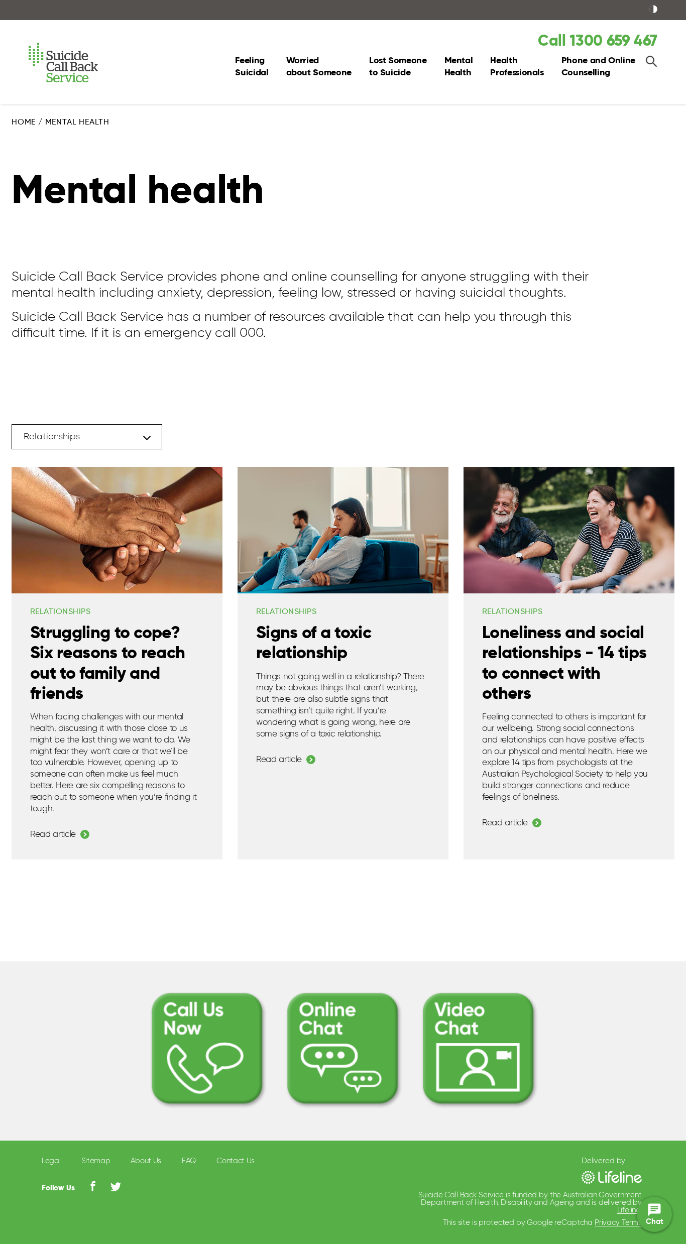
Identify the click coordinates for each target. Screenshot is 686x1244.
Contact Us (235, 1161)
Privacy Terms (618, 1222)
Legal (51, 1161)
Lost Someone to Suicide (398, 66)
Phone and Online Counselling (598, 66)
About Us (146, 1161)
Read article (53, 834)
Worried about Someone (319, 66)
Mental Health (458, 66)
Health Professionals (516, 66)
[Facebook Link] (92, 1186)
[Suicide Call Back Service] (73, 63)
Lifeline (628, 1210)
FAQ (189, 1161)
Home (24, 122)
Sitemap (95, 1161)
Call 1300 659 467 (597, 41)
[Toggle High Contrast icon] (653, 10)
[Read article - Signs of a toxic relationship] (343, 530)
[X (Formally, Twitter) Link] (115, 1186)
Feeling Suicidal (251, 66)
